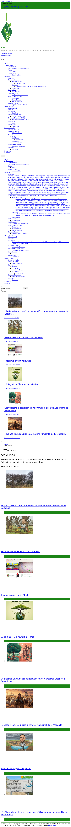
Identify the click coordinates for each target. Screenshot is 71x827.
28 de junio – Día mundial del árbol (21, 384)
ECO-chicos (15, 141)
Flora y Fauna (12, 90)
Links (13, 123)
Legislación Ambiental (14, 114)
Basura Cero (15, 98)
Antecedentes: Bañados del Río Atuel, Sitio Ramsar (31, 86)
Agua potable (16, 88)
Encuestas (11, 148)
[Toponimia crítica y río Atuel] (15, 357)
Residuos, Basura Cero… (15, 96)
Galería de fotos (12, 73)
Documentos (12, 124)
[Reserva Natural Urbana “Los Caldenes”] (15, 333)
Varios (10, 70)
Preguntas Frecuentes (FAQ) (16, 118)
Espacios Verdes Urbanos (19, 105)
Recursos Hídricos (13, 80)
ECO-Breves (19, 139)
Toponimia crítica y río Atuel (12, 8)
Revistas (10, 134)
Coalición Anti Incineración (20, 95)
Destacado (11, 109)
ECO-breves (15, 138)
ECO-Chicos (19, 143)
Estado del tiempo (13, 131)
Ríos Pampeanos (17, 81)
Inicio (6, 63)
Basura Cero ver (16, 100)
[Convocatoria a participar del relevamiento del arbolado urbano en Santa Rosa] (15, 404)
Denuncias (7, 151)
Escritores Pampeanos (14, 144)
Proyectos (7, 76)
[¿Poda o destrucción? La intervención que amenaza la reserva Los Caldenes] (15, 307)
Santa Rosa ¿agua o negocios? (16, 768)
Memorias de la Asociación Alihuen (18, 68)
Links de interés (12, 121)
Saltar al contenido (6, 1)
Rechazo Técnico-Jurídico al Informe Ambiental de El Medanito (35, 434)
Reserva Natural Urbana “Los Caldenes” (16, 6)
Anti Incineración (13, 93)
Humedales (15, 85)
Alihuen (3, 47)
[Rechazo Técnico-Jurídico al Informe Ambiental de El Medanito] (15, 430)
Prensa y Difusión (13, 129)
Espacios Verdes (13, 103)
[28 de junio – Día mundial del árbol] (15, 380)
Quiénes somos (8, 65)
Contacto (7, 152)
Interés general (8, 106)
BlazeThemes (52, 825)
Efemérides (11, 111)
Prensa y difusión (9, 128)
